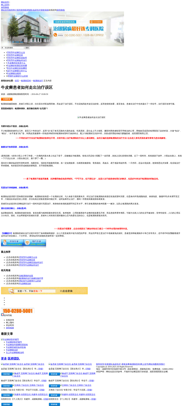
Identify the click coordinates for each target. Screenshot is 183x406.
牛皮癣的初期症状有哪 (17, 66)
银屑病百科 (26, 81)
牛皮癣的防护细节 (14, 342)
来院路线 (5, 7)
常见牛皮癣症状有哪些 (17, 68)
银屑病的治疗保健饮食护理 (31, 278)
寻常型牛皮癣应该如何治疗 (31, 262)
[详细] (40, 369)
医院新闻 (21, 10)
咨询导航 (8, 315)
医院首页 (100, 364)
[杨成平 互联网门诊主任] (23, 373)
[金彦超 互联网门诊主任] (12, 364)
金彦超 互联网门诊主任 (34, 364)
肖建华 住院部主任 (39, 394)
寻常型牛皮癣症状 (15, 55)
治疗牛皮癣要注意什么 (17, 71)
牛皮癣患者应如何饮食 (16, 347)
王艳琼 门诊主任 (36, 385)
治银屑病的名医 (26, 276)
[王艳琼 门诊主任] (20, 385)
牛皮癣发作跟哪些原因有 (17, 345)
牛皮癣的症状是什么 (16, 63)
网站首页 (5, 2)
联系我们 (161, 364)
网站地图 (153, 364)
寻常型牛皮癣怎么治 (16, 52)
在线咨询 (53, 10)
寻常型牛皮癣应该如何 (17, 58)
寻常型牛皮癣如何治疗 (17, 60)
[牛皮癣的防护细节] (10, 339)
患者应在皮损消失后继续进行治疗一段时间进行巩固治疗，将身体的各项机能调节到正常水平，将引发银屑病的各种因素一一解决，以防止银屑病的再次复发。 (70, 204)
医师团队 (29, 10)
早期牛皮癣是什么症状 (18, 76)
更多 (4, 358)
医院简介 (13, 10)
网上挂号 (144, 364)
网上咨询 (5, 5)
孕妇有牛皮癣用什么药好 (30, 281)
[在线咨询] (12, 247)
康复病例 (45, 10)
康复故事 (126, 364)
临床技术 (37, 10)
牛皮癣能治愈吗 (14, 73)
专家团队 (108, 364)
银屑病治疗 (38, 81)
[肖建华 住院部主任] (21, 394)
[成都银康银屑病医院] (6, 100)
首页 (17, 81)
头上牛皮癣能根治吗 (15, 352)
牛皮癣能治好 (25, 283)
